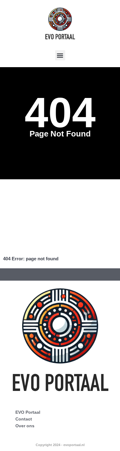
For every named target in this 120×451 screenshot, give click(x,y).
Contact (23, 418)
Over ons (24, 425)
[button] (60, 55)
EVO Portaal (27, 412)
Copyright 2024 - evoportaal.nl (60, 445)
